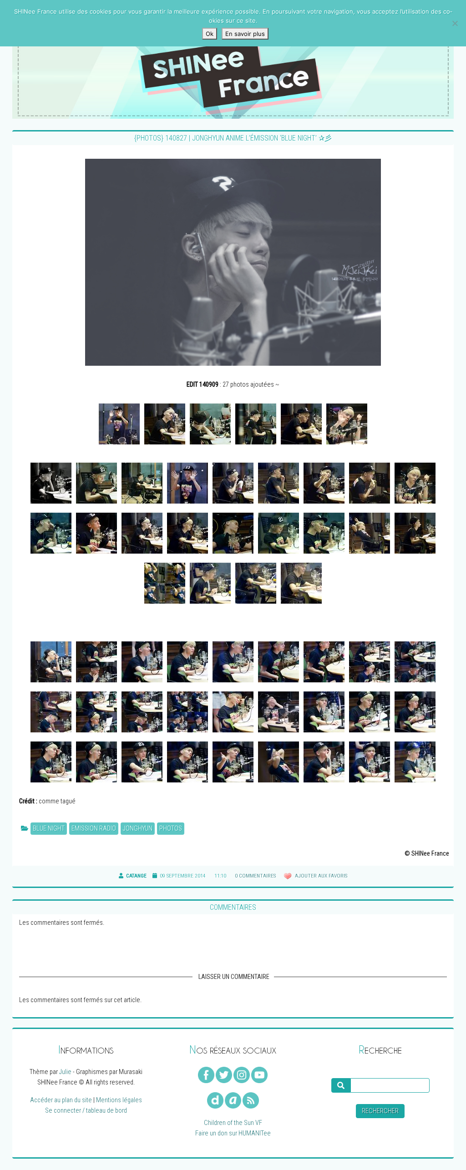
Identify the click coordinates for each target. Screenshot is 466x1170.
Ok (209, 33)
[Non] (454, 23)
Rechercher (380, 1111)
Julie (65, 1072)
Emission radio (93, 828)
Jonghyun (137, 828)
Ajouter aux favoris (320, 875)
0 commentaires (255, 875)
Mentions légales (119, 1100)
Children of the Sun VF (233, 1123)
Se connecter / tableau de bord (86, 1111)
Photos (170, 828)
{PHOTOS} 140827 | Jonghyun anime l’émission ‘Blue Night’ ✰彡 (233, 138)
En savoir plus (245, 33)
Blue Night (49, 828)
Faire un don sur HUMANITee (233, 1133)
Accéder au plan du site (61, 1100)
